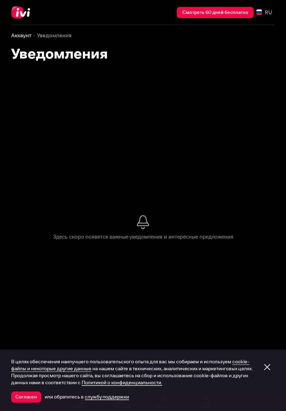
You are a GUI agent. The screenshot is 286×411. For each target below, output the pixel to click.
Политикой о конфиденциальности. (122, 382)
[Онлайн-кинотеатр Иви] (22, 12)
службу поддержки (107, 397)
